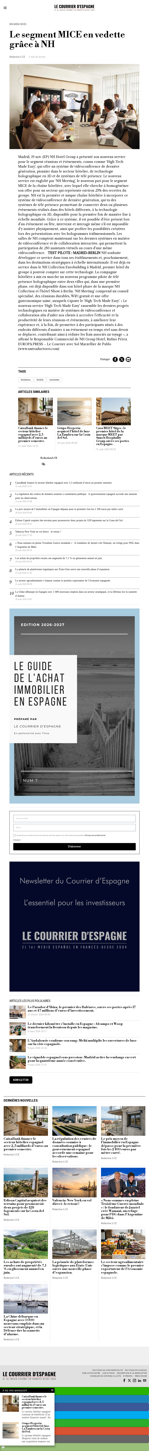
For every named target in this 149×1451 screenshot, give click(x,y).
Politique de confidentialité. (95, 770)
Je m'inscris (112, 756)
